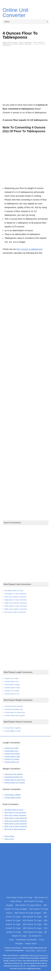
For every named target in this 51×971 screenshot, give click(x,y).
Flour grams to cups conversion (15, 594)
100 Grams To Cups (32, 932)
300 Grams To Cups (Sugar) (27, 913)
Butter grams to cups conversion (16, 606)
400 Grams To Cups (32, 920)
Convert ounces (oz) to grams (15, 715)
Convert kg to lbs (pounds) (14, 706)
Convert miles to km (11, 681)
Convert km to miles (11, 678)
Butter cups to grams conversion (16, 609)
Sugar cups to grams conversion (16, 603)
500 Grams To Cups (32, 916)
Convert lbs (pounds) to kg (14, 709)
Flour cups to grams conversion (15, 597)
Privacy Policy (9, 836)
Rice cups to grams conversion (15, 612)
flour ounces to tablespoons (29, 249)
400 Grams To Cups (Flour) (28, 905)
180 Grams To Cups (32, 928)
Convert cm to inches (12, 691)
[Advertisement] (25, 76)
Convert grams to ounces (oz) (15, 712)
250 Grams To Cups (32, 924)
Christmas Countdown (26, 939)
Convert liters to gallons (13, 728)
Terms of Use (9, 839)
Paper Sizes (31, 943)
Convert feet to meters (12, 684)
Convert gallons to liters (13, 731)
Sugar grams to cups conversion (16, 600)
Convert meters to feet (12, 688)
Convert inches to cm (12, 694)
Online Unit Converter (15, 12)
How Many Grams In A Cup (14, 590)
